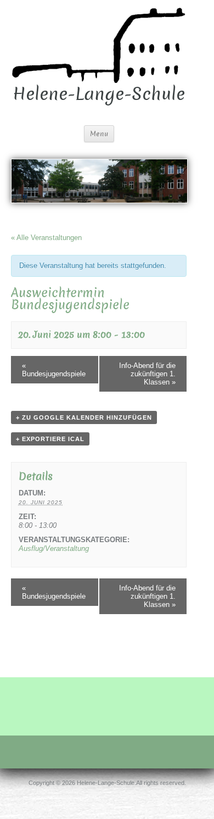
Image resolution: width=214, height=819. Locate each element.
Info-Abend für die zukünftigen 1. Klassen (147, 373)
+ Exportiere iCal (50, 439)
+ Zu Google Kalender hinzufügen (84, 417)
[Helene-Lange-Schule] (99, 44)
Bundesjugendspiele (54, 369)
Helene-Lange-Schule (99, 94)
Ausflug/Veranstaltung (54, 548)
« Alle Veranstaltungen (46, 237)
